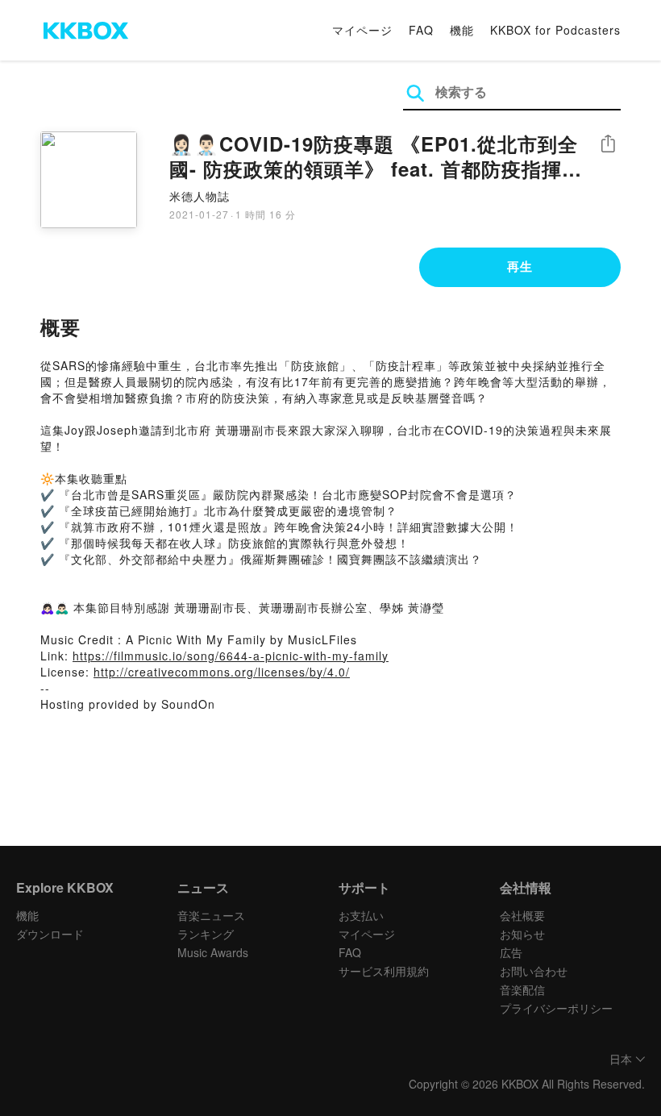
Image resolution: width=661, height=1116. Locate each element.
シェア (608, 144)
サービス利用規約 (384, 971)
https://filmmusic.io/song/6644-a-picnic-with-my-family (231, 656)
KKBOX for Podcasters (555, 30)
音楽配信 (522, 989)
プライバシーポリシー (556, 1008)
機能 (462, 30)
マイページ (362, 30)
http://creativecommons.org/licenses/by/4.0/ (222, 672)
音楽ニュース (211, 915)
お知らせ (522, 934)
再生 (520, 266)
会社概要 (522, 915)
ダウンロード (50, 934)
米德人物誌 (199, 196)
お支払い (361, 915)
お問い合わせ (533, 971)
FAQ (421, 30)
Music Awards (212, 952)
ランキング (205, 934)
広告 (511, 952)
